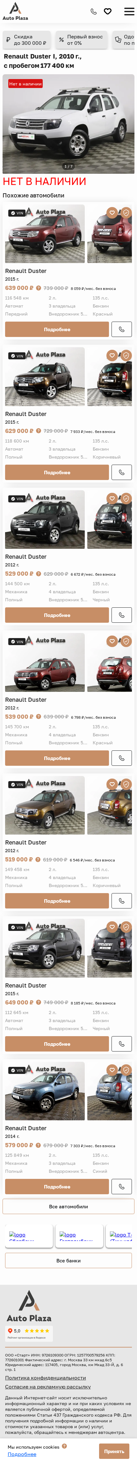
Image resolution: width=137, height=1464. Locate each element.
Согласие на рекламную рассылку (48, 1386)
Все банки (68, 1260)
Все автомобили (68, 1206)
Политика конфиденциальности (45, 1377)
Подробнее (57, 329)
